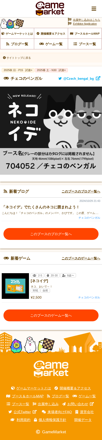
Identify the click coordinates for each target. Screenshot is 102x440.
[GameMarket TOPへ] (51, 369)
